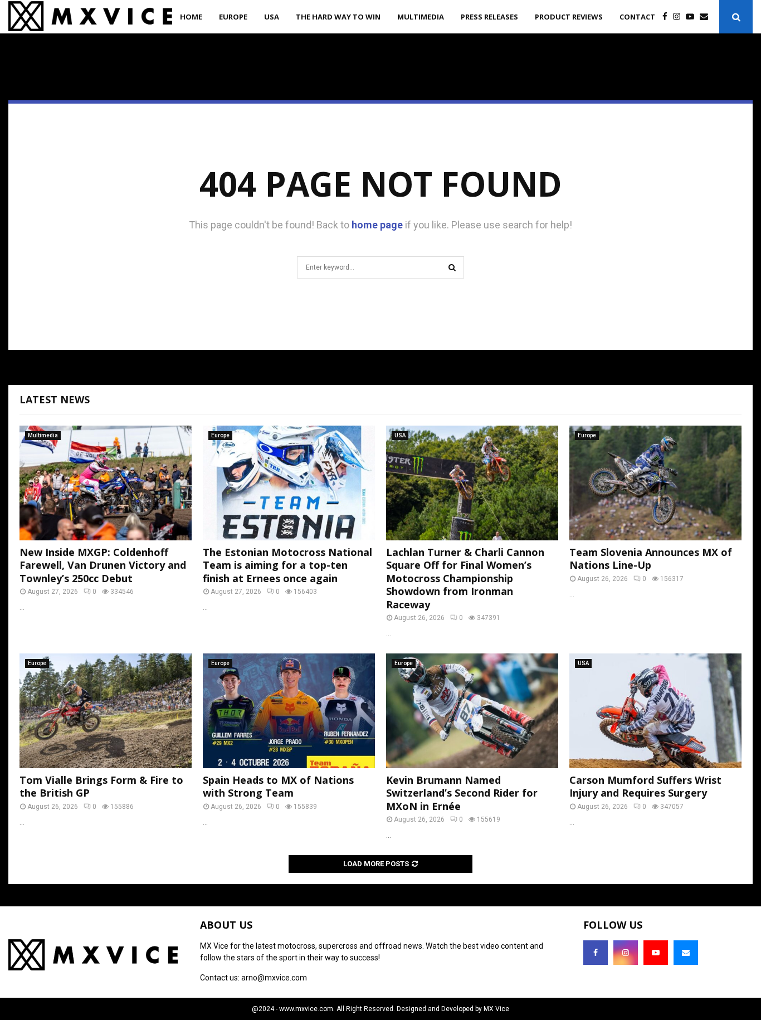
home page (377, 225)
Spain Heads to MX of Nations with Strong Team (278, 786)
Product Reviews (569, 17)
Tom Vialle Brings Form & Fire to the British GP (101, 786)
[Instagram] (679, 17)
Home (191, 17)
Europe (233, 17)
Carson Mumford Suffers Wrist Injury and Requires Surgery (645, 786)
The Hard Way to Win (338, 17)
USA (271, 17)
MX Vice (496, 1009)
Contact (637, 17)
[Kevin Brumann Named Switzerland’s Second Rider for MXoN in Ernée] (472, 710)
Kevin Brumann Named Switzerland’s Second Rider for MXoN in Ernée (462, 793)
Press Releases (489, 17)
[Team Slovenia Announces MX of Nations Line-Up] (655, 483)
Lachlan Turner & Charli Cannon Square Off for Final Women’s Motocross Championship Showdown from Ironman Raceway (465, 578)
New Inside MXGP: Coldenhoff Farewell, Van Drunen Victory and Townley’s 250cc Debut (102, 565)
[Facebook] (667, 17)
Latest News (54, 399)
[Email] (707, 17)
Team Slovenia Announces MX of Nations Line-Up (650, 558)
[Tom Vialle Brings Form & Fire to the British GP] (105, 710)
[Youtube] (693, 17)
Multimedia (420, 17)
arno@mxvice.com (274, 977)
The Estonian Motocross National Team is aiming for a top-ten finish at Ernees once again (287, 565)
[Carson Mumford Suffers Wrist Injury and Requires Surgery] (655, 710)
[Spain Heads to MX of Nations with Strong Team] (289, 710)
